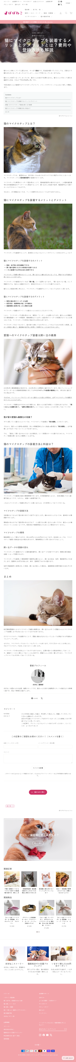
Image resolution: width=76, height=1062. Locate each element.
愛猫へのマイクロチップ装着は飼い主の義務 (18, 105)
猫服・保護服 (49, 13)
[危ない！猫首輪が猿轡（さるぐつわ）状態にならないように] (63, 879)
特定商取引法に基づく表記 (12, 1036)
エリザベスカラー (31, 16)
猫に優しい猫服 (8, 1007)
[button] (37, 931)
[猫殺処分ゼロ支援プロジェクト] (38, 953)
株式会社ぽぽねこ (9, 1029)
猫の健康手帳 (46, 16)
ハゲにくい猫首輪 (9, 997)
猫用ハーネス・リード (33, 13)
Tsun (71, 115)
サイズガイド (27, 1)
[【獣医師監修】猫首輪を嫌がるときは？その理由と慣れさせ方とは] (29, 879)
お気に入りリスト (38, 1)
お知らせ (41, 997)
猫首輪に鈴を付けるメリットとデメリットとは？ (46, 891)
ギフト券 (24, 4)
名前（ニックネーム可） (12, 743)
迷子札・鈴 (37, 9)
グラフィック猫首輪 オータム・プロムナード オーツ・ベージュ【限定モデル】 (29, 920)
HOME (34, 33)
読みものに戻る (39, 792)
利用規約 (60, 773)
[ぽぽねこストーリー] (14, 953)
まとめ (7, 112)
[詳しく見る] (38, 839)
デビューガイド (8, 4)
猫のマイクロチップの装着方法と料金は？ (18, 108)
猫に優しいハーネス (10, 1004)
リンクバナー (43, 1013)
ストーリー (7, 1)
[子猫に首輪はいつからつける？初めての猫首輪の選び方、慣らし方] (12, 879)
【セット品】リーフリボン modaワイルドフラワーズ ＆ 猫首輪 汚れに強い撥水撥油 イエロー (46, 921)
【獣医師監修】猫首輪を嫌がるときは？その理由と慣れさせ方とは (29, 891)
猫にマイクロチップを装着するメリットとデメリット (21, 101)
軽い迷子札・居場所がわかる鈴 (13, 1001)
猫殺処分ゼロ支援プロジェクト (13, 1032)
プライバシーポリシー (47, 773)
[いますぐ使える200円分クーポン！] (61, 953)
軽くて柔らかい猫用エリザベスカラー (15, 1010)
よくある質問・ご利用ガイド (47, 1001)
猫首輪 (27, 9)
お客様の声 (49, 1)
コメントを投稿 (38, 768)
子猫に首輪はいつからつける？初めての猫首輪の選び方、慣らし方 (12, 891)
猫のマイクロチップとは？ (13, 98)
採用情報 (6, 1039)
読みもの (17, 4)
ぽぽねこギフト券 (9, 1016)
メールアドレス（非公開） (47, 743)
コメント (6, 752)
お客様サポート (17, 1)
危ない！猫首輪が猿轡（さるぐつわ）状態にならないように (63, 891)
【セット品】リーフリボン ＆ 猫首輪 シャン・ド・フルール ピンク (64, 920)
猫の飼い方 (35, 35)
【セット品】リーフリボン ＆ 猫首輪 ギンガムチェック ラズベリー (12, 920)
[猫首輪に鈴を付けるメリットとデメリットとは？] (46, 879)
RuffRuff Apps (64, 115)
